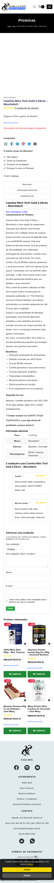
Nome (9, 572)
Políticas (30, 864)
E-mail (9, 586)
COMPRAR (16, 674)
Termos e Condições (27, 799)
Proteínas (26, 20)
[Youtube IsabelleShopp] (37, 767)
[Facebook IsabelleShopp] (16, 767)
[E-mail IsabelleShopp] (21, 841)
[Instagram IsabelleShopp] (27, 767)
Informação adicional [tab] (27, 190)
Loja (14, 26)
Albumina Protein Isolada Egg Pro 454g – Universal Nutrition (38, 652)
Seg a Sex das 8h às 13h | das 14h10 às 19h (27, 823)
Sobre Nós (27, 783)
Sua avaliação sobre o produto (21, 554)
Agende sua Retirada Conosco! (27, 818)
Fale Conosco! (27, 788)
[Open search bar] (34, 6)
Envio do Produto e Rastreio (27, 804)
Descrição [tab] (27, 184)
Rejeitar (27, 875)
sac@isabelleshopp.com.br (27, 828)
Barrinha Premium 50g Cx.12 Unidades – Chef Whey (15, 709)
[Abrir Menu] (49, 6)
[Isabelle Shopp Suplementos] (27, 750)
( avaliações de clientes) (27, 108)
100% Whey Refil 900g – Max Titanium (14, 651)
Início (9, 26)
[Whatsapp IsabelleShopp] (32, 841)
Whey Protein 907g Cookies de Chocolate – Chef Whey (39, 709)
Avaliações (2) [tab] (27, 196)
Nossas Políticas (27, 794)
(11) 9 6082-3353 (27, 834)
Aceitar (27, 870)
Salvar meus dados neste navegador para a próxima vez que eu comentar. (28, 601)
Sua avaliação (13, 544)
